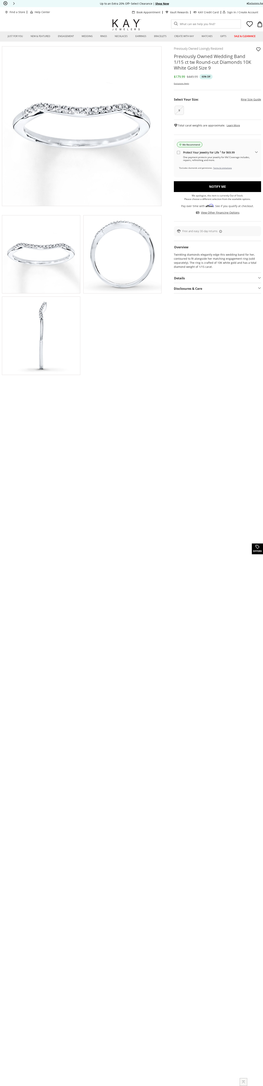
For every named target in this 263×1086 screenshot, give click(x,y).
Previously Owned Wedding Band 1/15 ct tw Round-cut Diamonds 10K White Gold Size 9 (212, 62)
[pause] (5, 3)
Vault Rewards (179, 12)
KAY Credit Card (208, 12)
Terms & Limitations (222, 168)
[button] (13, 3)
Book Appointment (148, 12)
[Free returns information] (220, 231)
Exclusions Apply (181, 83)
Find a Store (17, 12)
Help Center (42, 12)
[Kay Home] (126, 24)
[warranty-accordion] (256, 152)
